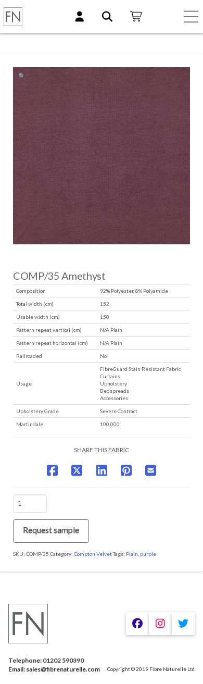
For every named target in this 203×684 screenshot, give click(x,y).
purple (148, 554)
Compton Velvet (93, 554)
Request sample (51, 529)
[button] (191, 16)
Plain (132, 554)
